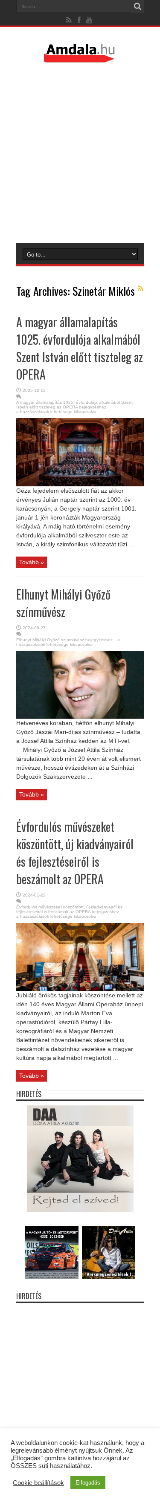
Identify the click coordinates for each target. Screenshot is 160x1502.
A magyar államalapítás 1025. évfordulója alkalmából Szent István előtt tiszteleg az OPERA (79, 348)
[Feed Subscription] (140, 288)
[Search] (137, 6)
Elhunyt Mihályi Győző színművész (63, 602)
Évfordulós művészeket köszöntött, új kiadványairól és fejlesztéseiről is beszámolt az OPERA (75, 853)
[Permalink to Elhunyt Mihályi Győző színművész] (80, 716)
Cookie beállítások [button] (38, 1482)
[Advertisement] (80, 152)
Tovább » (31, 562)
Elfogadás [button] (88, 1482)
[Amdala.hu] (80, 59)
